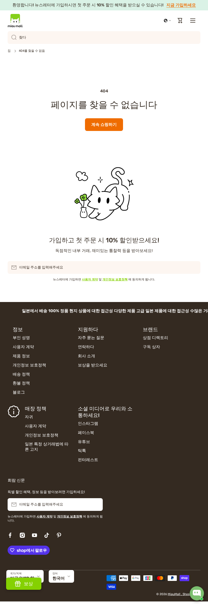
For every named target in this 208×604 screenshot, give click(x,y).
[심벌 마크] (15, 20)
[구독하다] (194, 267)
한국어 (59, 578)
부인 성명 (21, 337)
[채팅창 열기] (197, 593)
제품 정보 (21, 356)
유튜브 (84, 441)
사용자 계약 (23, 346)
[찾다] (12, 37)
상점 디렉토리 (155, 337)
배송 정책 (21, 374)
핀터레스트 (88, 459)
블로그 (19, 392)
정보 (18, 329)
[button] (167, 20)
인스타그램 (88, 423)
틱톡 (82, 450)
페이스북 (86, 432)
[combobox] (104, 37)
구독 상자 (151, 346)
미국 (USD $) (22, 578)
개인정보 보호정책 (29, 365)
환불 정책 (21, 383)
